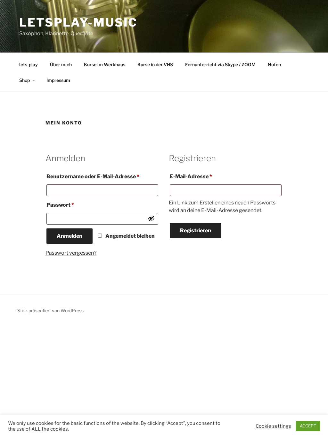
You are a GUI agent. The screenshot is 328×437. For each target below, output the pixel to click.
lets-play (28, 64)
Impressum (58, 80)
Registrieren (195, 230)
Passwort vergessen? (70, 253)
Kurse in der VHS (155, 64)
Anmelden (69, 236)
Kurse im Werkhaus (104, 64)
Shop (24, 80)
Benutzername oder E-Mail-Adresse (102, 176)
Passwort (75, 205)
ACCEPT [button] (308, 425)
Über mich (61, 64)
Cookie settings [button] (273, 426)
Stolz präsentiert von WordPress (50, 310)
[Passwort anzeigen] (151, 218)
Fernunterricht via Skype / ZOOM (220, 64)
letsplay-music (78, 22)
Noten (274, 64)
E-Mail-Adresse (206, 176)
